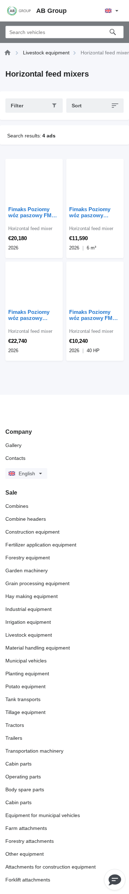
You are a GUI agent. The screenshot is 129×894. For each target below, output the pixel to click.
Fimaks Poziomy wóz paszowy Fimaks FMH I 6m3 (92, 212)
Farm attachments (26, 828)
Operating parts (23, 776)
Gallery (13, 445)
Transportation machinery (34, 751)
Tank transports (22, 699)
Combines (16, 506)
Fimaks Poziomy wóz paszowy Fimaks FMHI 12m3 (32, 315)
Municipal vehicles (26, 661)
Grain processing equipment (37, 583)
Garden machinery (26, 570)
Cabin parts (18, 764)
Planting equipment (27, 673)
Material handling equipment (37, 648)
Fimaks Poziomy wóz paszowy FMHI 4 (93, 315)
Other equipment (24, 854)
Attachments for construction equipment (50, 867)
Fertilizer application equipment (40, 545)
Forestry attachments (29, 841)
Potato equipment (25, 686)
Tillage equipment (25, 712)
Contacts (15, 458)
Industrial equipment (28, 609)
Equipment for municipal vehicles (42, 815)
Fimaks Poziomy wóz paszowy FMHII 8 (33, 212)
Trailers (13, 738)
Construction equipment (32, 532)
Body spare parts (24, 789)
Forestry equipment (27, 557)
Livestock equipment (28, 635)
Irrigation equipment (28, 622)
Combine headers (25, 519)
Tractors (14, 725)
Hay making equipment (31, 596)
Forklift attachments (27, 880)
